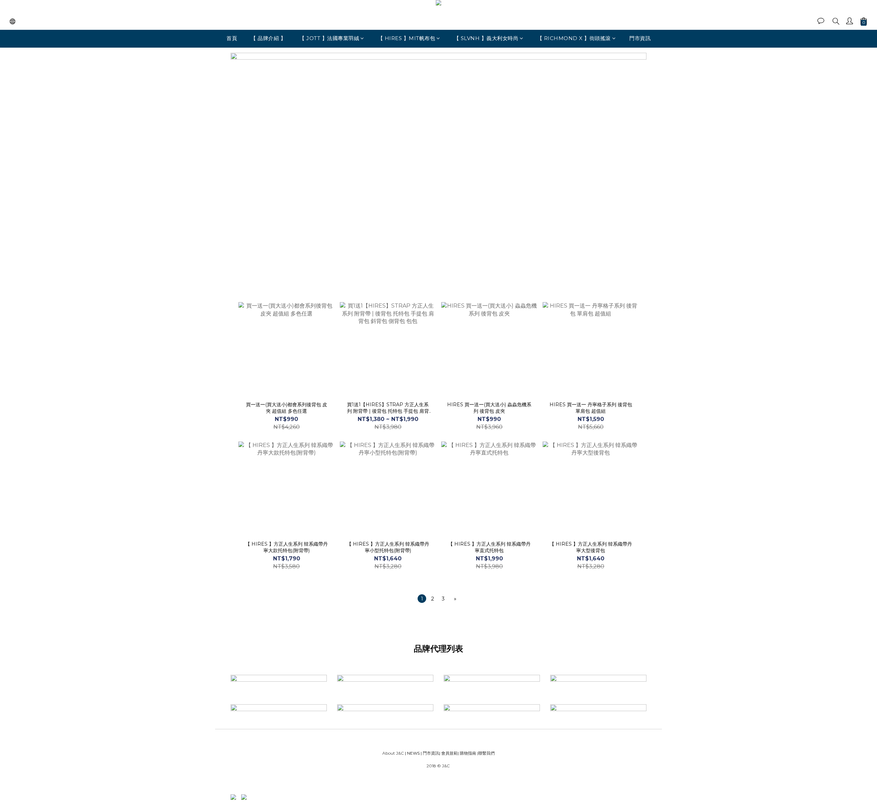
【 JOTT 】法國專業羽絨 (329, 38)
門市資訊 (640, 38)
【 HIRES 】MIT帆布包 (406, 38)
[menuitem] (422, 598)
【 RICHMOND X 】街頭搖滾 (574, 38)
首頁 (231, 38)
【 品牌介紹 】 (268, 38)
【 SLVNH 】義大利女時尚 (486, 38)
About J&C (393, 753)
